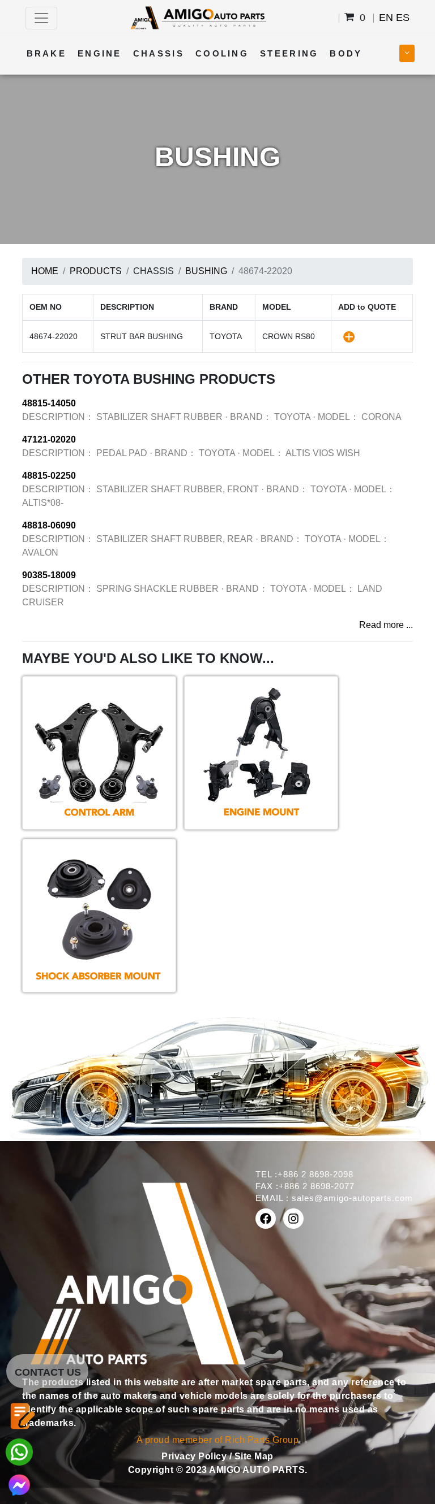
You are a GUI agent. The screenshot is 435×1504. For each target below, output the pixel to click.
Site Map (254, 1456)
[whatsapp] (19, 1451)
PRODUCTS (96, 271)
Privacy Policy (195, 1456)
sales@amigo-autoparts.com (352, 1198)
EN (386, 17)
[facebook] (265, 1218)
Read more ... (386, 625)
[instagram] (293, 1218)
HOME (44, 271)
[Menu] (41, 18)
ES (403, 17)
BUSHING (206, 271)
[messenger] (19, 1484)
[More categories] (407, 53)
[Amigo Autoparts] (198, 17)
